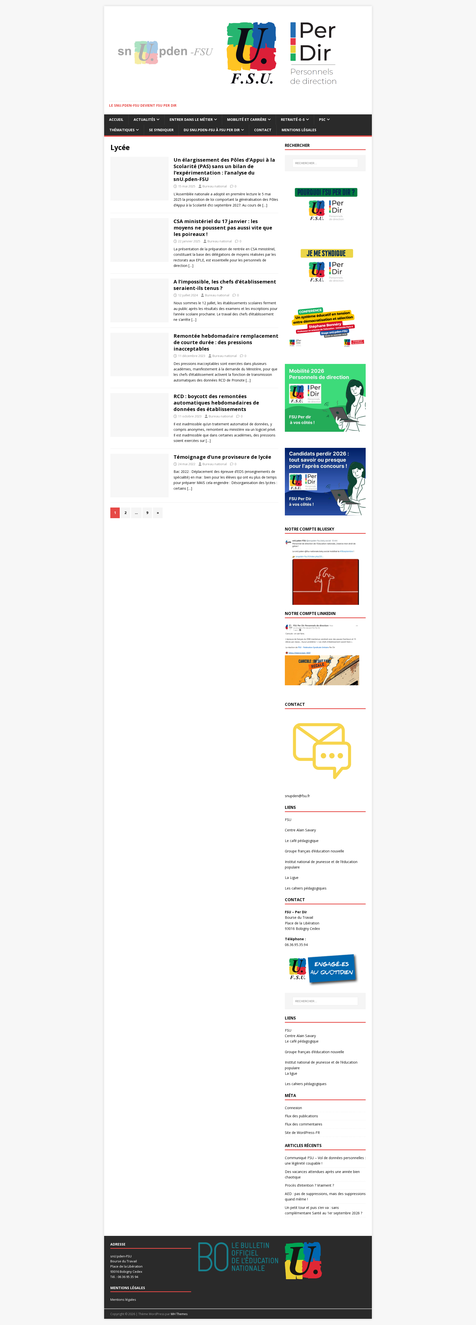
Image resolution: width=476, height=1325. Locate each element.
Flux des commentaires (303, 1124)
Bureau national (215, 186)
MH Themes (179, 1314)
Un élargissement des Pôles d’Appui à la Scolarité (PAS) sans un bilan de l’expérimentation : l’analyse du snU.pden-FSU (224, 169)
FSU (288, 819)
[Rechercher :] (325, 163)
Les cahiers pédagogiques (306, 888)
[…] (264, 205)
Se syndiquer (161, 129)
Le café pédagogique (302, 840)
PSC (322, 119)
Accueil (116, 119)
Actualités (144, 119)
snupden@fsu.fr (297, 795)
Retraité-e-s (293, 119)
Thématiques (122, 129)
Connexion (293, 1107)
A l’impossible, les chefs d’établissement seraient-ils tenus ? (225, 284)
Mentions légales (299, 129)
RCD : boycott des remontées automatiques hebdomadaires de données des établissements (216, 402)
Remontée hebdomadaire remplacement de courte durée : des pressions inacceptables (226, 342)
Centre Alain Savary (300, 830)
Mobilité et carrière (247, 119)
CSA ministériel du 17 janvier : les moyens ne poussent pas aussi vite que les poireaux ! (223, 227)
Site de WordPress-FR (302, 1132)
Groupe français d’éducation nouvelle (314, 851)
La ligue (291, 1073)
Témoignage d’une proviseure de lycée (222, 457)
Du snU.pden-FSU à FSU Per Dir (212, 129)
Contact (262, 129)
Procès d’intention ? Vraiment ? (309, 1185)
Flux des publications (301, 1116)
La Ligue (291, 877)
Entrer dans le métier (191, 119)
